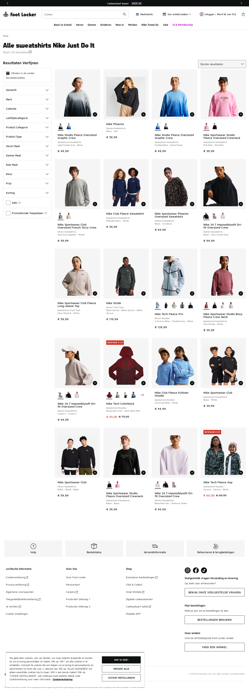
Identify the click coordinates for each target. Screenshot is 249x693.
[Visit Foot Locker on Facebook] (196, 570)
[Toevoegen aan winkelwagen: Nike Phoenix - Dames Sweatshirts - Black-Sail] (143, 114)
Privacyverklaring (16, 584)
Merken (132, 24)
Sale (165, 24)
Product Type (14, 136)
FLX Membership (183, 24)
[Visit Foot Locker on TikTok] (204, 570)
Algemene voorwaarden (20, 591)
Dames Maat (13, 155)
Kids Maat (12, 164)
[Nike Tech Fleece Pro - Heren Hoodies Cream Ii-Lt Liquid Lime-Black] (174, 306)
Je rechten (12, 606)
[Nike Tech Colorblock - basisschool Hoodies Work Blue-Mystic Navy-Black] (134, 395)
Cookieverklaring (15, 577)
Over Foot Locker (76, 577)
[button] (30, 52)
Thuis (5, 35)
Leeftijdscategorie (17, 118)
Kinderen (105, 24)
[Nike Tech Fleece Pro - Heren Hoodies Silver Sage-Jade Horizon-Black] (182, 306)
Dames (92, 24)
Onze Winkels (133, 591)
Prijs (8, 183)
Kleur (9, 174)
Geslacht (11, 89)
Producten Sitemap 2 (78, 606)
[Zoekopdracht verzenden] (124, 14)
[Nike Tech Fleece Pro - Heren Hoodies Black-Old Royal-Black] (191, 306)
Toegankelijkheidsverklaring (22, 599)
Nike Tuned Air (150, 24)
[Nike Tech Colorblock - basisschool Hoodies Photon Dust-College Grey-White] (117, 395)
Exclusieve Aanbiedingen (140, 577)
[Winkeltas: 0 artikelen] (243, 14)
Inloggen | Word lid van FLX (220, 14)
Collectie (11, 108)
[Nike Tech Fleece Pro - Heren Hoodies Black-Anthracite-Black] (166, 306)
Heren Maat (13, 146)
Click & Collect (134, 584)
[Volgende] (241, 3)
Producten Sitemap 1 (78, 599)
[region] (124, 3)
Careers (70, 591)
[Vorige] (7, 3)
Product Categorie (17, 127)
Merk (9, 99)
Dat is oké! (121, 659)
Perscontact (73, 584)
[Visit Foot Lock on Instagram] (188, 570)
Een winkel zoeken (15, 77)
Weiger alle (121, 668)
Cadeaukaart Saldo (137, 606)
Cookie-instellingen (17, 613)
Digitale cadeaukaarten (139, 599)
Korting (10, 192)
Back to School (63, 24)
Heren (79, 24)
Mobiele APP (133, 613)
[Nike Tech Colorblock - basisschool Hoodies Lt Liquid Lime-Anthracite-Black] (126, 395)
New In (120, 24)
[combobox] (85, 14)
